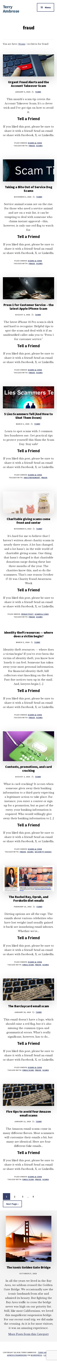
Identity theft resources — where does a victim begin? (28, 634)
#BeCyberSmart (32, 477)
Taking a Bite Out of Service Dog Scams (28, 189)
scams (39, 146)
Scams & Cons (35, 143)
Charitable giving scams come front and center (28, 521)
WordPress (36, 1355)
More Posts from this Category (28, 1334)
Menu (48, 7)
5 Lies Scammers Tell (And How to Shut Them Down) (28, 416)
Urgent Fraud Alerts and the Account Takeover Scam (28, 84)
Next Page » (12, 1204)
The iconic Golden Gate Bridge (29, 1267)
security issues (43, 852)
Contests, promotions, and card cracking (28, 768)
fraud (32, 146)
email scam (28, 965)
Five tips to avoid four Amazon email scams (28, 1113)
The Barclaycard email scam (28, 1006)
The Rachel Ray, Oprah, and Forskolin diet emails (28, 899)
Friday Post (27, 614)
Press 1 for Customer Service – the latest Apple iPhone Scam (28, 307)
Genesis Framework (17, 1355)
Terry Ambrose (11, 9)
